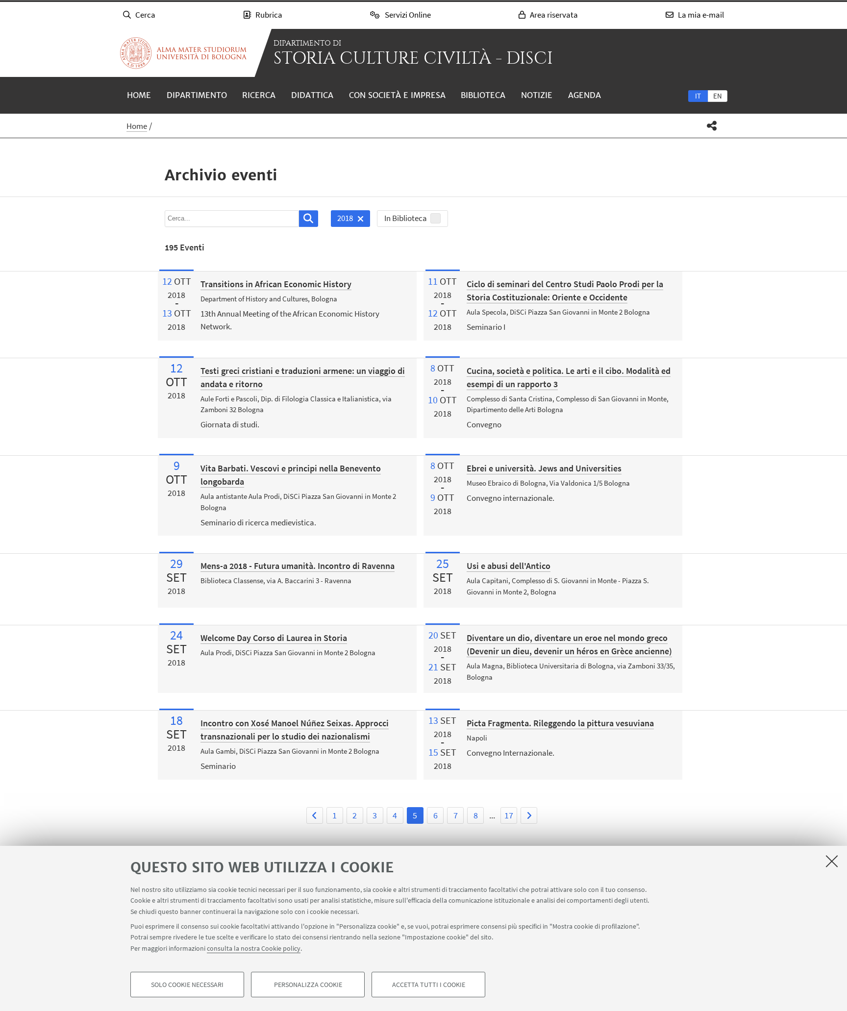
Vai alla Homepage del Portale (183, 53)
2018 (342, 220)
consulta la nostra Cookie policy (253, 948)
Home (139, 95)
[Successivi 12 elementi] (529, 815)
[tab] (698, 95)
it (698, 95)
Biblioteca (483, 95)
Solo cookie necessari (187, 984)
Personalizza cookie (308, 984)
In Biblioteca (405, 218)
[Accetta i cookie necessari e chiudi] (832, 861)
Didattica (312, 95)
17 (508, 815)
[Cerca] (308, 218)
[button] (712, 125)
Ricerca (258, 95)
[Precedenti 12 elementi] (314, 815)
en (717, 95)
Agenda (584, 95)
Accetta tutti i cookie (428, 984)
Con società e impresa (397, 95)
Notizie (536, 95)
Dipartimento (197, 95)
